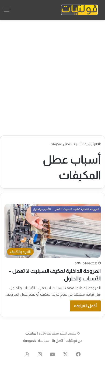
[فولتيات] (79, 10)
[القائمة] (6, 12)
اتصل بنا (57, 341)
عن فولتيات (74, 341)
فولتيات (31, 333)
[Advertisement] (52, 77)
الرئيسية (91, 144)
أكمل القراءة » (85, 306)
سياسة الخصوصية (36, 341)
